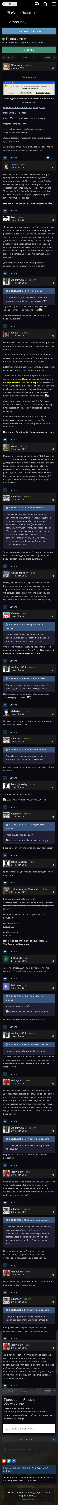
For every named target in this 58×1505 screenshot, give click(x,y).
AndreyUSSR (18, 279)
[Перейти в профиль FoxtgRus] (6, 959)
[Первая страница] (4, 57)
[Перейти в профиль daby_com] (6, 1082)
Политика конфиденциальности (33, 1492)
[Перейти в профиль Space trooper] (6, 574)
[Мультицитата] (5, 158)
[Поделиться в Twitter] (9, 1461)
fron (13, 217)
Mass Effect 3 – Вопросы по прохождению (24, 107)
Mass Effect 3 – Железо (14, 113)
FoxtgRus (16, 958)
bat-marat (16, 985)
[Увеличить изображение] (29, 88)
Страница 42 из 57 (29, 58)
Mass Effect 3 (40, 42)
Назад (10, 57)
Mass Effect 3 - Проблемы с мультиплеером (24, 118)
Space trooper (19, 572)
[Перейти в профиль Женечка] (6, 66)
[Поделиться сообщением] (53, 68)
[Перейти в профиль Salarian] (6, 713)
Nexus (15, 332)
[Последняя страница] (55, 57)
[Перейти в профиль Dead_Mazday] (6, 786)
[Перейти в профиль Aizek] (6, 166)
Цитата (13, 158)
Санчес (15, 613)
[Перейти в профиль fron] (6, 218)
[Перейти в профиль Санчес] (6, 615)
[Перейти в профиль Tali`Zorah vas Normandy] (6, 890)
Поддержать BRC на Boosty (29, 31)
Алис (14, 446)
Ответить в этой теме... (21, 1428)
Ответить (29, 49)
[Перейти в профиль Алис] (6, 447)
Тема (9, 1492)
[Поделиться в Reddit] (4, 1461)
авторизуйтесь (20, 1415)
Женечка (13, 42)
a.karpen (16, 496)
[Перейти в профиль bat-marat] (6, 986)
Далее (47, 57)
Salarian (15, 711)
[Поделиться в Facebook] (14, 1461)
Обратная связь (27, 1495)
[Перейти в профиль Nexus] (6, 334)
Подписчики (26, 1439)
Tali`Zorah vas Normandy (25, 889)
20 (54, 1439)
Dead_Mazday (19, 784)
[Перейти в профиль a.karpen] (6, 498)
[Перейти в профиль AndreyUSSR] (6, 281)
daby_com (17, 1080)
